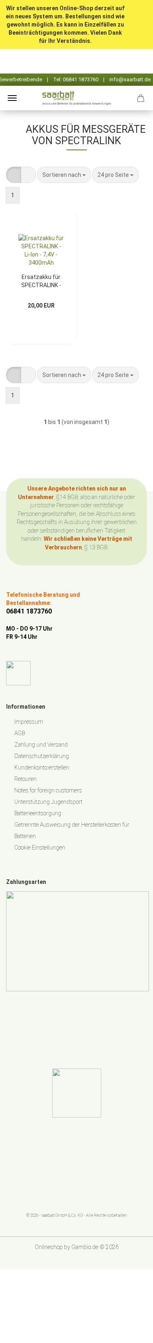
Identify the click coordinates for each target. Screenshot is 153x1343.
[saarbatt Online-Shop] (77, 98)
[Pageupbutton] (130, 1331)
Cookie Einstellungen (39, 847)
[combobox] (64, 175)
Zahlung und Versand (41, 744)
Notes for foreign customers (48, 790)
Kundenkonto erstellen (41, 767)
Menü (12, 98)
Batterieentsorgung (37, 813)
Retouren (25, 779)
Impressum (28, 721)
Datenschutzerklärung (41, 756)
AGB (19, 733)
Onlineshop (49, 1247)
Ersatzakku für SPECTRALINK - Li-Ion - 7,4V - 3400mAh (41, 280)
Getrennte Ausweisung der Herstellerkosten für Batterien (71, 830)
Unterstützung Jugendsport (48, 802)
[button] (13, 175)
